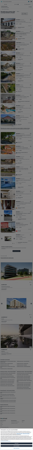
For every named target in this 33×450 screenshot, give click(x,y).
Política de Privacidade (26, 433)
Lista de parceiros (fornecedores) (5, 441)
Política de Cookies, (20, 433)
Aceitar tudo (16, 443)
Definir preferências (16, 448)
